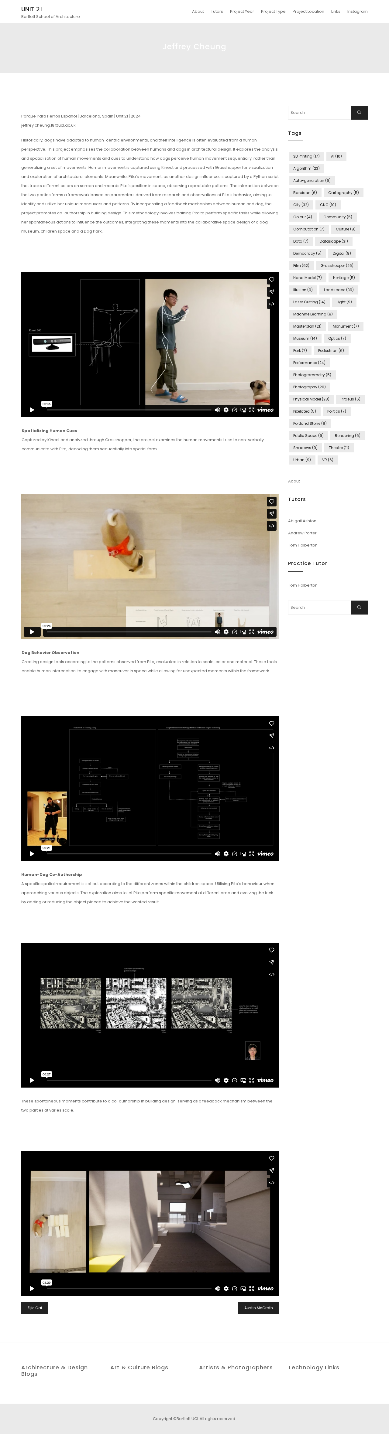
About (198, 11)
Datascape (334, 241)
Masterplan (307, 326)
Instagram (357, 11)
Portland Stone (310, 423)
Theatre (339, 447)
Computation (309, 229)
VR (327, 459)
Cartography (343, 192)
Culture (346, 229)
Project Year (242, 11)
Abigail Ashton (302, 521)
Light (344, 302)
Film (301, 265)
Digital (342, 253)
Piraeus (350, 399)
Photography (309, 387)
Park (300, 350)
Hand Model (307, 277)
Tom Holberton (303, 545)
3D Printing (306, 156)
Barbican (305, 192)
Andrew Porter (302, 533)
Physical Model (311, 399)
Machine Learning (313, 314)
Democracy (307, 253)
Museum (305, 338)
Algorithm (306, 168)
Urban (302, 459)
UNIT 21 (31, 9)
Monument (346, 326)
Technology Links (313, 1367)
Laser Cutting (309, 302)
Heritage (344, 277)
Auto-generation (312, 180)
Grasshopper (337, 265)
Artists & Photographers (236, 1367)
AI (336, 156)
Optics (337, 338)
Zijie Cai (34, 1307)
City (301, 204)
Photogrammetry (312, 374)
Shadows (305, 447)
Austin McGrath (258, 1307)
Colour (302, 217)
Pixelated (304, 411)
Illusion (303, 289)
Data (300, 241)
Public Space (308, 435)
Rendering (347, 435)
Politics (336, 411)
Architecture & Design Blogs (54, 1371)
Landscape (339, 289)
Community (337, 217)
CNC (328, 204)
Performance (309, 362)
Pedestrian (331, 350)
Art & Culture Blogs (139, 1367)
